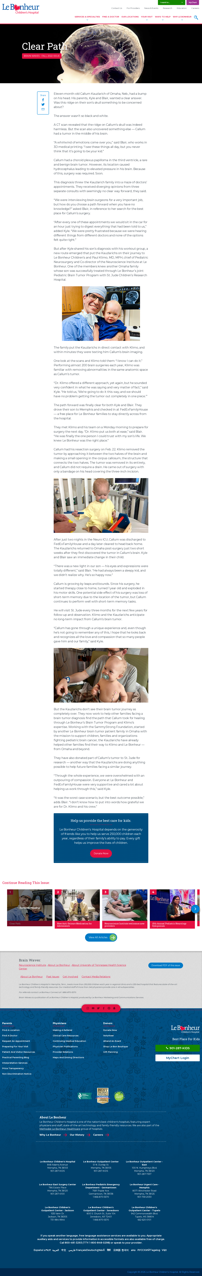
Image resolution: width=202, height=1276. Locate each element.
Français (81, 1250)
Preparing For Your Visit (15, 1046)
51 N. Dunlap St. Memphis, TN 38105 (101, 1166)
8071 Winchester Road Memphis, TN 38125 (144, 1192)
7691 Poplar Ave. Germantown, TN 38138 (101, 1192)
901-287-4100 (57, 1193)
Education (182, 8)
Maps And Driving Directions (68, 1057)
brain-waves (32, 56)
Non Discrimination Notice (16, 1074)
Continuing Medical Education (69, 1041)
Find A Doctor (110, 16)
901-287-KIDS (179, 1048)
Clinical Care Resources (66, 1035)
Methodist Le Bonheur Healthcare (59, 1129)
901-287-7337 (144, 1174)
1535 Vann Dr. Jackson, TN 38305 (57, 1215)
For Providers (133, 8)
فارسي (71, 1250)
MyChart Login (177, 1058)
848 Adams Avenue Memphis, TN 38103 (57, 1166)
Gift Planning (110, 1052)
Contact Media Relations (96, 976)
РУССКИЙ (143, 1250)
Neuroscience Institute (32, 965)
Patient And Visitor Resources (18, 1052)
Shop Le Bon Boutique (115, 1046)
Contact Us (116, 8)
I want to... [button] (165, 2)
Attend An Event (112, 1041)
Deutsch (91, 1250)
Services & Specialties (87, 16)
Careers (195, 8)
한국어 (125, 1250)
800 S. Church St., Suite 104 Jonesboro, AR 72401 (101, 1215)
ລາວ (133, 1250)
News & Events (151, 8)
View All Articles (98, 937)
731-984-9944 (57, 1219)
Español (38, 1250)
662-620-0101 (144, 1219)
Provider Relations (63, 1052)
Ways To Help (163, 16)
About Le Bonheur (59, 965)
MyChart (193, 2)
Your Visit (147, 16)
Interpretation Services (15, 1063)
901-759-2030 (144, 1197)
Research (167, 8)
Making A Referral (62, 1030)
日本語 (117, 1250)
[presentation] (195, 909)
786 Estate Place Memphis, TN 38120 (57, 1189)
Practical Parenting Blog (15, 1057)
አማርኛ (47, 1250)
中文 (63, 1250)
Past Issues (52, 976)
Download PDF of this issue (165, 965)
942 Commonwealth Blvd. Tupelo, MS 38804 (144, 1215)
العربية (55, 1250)
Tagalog (155, 1250)
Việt (164, 1250)
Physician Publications (65, 1046)
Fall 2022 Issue (51, 56)
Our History (77, 1134)
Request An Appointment (16, 1041)
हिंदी (109, 1250)
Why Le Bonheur (182, 16)
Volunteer (108, 1035)
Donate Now (101, 853)
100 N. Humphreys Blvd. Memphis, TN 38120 (144, 1169)
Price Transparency (13, 1068)
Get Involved (70, 976)
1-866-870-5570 (101, 1197)
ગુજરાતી (101, 1250)
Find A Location (11, 1030)
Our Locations (130, 16)
